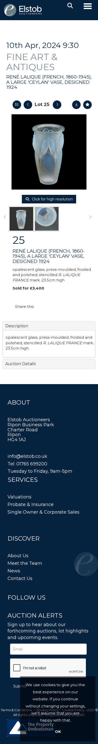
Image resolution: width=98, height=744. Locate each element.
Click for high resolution (52, 199)
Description (16, 326)
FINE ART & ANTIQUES (32, 61)
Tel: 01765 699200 (27, 464)
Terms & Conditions (16, 710)
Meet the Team (25, 563)
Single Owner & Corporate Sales (43, 512)
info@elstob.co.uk (27, 456)
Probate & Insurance (31, 504)
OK (58, 731)
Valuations (19, 497)
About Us (18, 556)
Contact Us (20, 578)
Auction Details (20, 363)
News (14, 571)
